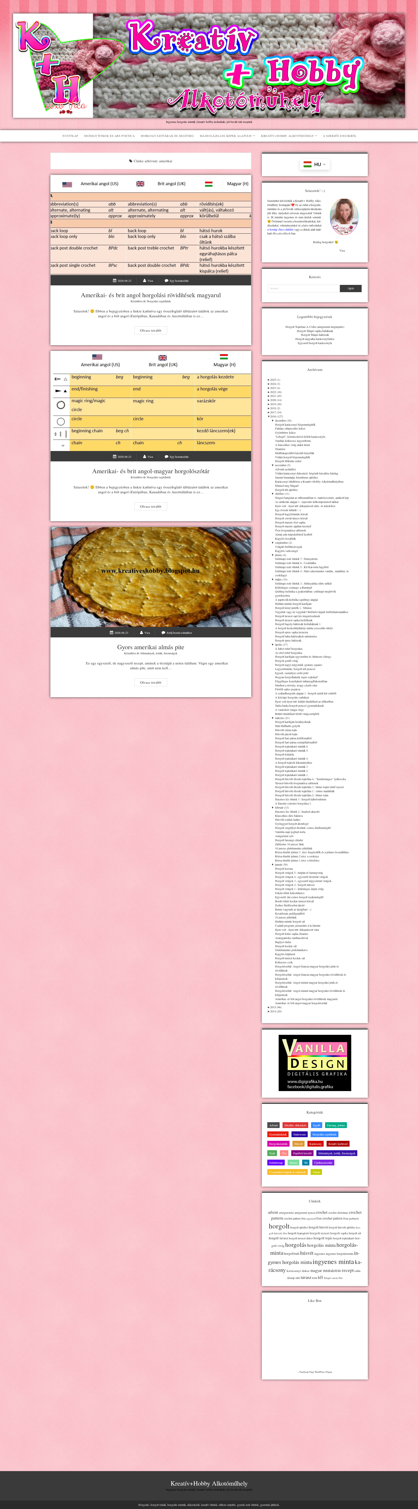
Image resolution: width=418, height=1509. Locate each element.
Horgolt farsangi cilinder (289, 840)
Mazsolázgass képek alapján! (226, 136)
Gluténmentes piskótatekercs (291, 950)
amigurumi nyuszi (305, 1212)
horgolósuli (291, 1253)
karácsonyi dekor (298, 1271)
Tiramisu (280, 449)
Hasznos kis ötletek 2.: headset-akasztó (297, 811)
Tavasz (293, 1162)
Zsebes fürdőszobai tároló (290, 905)
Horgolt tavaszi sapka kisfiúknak (294, 620)
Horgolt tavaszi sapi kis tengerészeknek (297, 616)
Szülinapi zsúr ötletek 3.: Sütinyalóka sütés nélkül (303, 583)
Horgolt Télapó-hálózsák (315, 335)
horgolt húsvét (318, 1227)
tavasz (306, 1277)
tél (320, 1277)
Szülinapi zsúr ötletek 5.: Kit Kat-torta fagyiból (301, 567)
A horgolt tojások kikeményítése (293, 762)
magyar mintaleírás (325, 1270)
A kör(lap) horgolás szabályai (292, 697)
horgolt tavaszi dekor (301, 1238)
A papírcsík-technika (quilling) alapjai (296, 599)
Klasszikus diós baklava (289, 816)
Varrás (316, 1172)
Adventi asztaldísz (285, 469)
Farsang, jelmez (336, 1125)
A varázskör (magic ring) (289, 710)
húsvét (307, 1252)
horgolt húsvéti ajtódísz (342, 1227)
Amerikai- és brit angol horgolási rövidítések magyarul (151, 225)
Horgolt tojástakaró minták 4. (291, 758)
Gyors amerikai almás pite (151, 577)
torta (314, 1278)
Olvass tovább (153, 331)
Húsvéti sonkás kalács (287, 819)
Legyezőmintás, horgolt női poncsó (295, 669)
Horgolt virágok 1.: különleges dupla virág (299, 889)
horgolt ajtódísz (299, 1227)
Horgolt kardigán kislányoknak (293, 722)
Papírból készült (302, 1153)
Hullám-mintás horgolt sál (290, 921)
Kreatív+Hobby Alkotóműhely (287, 136)
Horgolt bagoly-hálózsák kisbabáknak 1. (298, 624)
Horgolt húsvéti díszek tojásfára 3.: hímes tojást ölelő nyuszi (309, 787)
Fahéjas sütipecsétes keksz (290, 428)
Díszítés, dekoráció (295, 1125)
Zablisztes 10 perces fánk (289, 844)
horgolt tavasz (278, 1238)
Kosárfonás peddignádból (290, 913)
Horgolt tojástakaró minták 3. (291, 767)
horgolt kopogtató (298, 1233)
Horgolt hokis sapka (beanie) (291, 934)
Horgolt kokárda (284, 754)
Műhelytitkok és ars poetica (109, 136)
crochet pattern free (295, 1218)
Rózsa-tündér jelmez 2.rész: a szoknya (297, 856)
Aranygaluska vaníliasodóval (291, 938)
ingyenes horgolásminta (339, 1253)
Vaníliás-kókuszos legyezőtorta (293, 441)
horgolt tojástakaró (343, 1238)
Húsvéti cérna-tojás (286, 730)
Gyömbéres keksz (285, 432)
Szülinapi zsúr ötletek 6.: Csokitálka (295, 563)
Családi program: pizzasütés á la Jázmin (297, 925)
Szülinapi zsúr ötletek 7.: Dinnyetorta (296, 559)
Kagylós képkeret (285, 954)
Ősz (284, 1153)
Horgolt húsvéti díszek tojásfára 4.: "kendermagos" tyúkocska (310, 779)
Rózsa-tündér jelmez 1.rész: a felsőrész (297, 860)
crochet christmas (338, 1212)
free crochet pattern (329, 1218)
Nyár (272, 1153)
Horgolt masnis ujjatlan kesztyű (293, 526)
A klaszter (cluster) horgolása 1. (293, 803)
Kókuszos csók (284, 962)
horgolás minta (321, 1245)
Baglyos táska (283, 942)
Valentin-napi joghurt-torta (290, 832)
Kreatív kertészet (338, 1144)
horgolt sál (355, 1233)
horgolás (295, 1244)
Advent (273, 1125)
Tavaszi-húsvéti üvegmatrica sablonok (296, 783)
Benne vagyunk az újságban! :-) (293, 909)
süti (297, 1278)
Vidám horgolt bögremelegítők (292, 457)
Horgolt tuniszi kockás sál (290, 958)
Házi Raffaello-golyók (287, 726)
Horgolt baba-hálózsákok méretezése (296, 636)
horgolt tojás (323, 1237)
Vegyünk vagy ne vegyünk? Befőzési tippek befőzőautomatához (311, 612)
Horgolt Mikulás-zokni (288, 461)
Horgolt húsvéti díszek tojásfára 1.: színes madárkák (305, 791)
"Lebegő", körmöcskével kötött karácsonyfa (300, 436)
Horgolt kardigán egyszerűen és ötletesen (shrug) (303, 656)
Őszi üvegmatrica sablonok (290, 530)
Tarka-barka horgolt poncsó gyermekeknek (299, 705)
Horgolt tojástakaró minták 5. (291, 750)
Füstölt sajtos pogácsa (287, 689)
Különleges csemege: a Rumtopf (293, 587)
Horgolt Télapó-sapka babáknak (315, 331)
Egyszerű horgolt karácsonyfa (315, 343)
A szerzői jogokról (340, 136)
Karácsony (315, 1144)
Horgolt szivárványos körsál (291, 518)
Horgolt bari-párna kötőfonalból (293, 738)
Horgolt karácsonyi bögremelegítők (295, 424)
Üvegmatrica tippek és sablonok (287, 1172)
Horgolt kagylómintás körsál (291, 514)
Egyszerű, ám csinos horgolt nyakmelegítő (299, 897)
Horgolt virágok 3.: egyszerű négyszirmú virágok (303, 881)
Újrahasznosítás (323, 1162)
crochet (322, 1212)
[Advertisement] (315, 1418)
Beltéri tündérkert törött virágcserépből (297, 714)
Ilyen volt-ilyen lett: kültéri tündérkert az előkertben (304, 701)
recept (348, 1270)
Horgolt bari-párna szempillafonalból (296, 742)
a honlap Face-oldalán (280, 229)
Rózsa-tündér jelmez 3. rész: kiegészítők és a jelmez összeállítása (312, 852)
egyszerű (311, 1218)
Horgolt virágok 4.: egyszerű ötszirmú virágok (301, 877)
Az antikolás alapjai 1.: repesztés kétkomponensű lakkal (306, 502)
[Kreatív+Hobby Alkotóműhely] (209, 115)
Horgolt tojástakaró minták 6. (291, 746)
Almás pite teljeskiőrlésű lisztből (293, 534)
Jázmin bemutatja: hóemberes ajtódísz (296, 477)
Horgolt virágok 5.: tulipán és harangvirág (299, 872)
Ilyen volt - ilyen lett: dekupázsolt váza (297, 929)
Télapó (327, 1278)
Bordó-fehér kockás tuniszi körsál (294, 901)
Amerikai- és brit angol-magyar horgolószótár (151, 401)
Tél (305, 1162)
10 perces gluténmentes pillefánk (293, 848)
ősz (341, 1278)
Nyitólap (70, 136)
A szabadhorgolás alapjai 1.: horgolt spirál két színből (305, 693)
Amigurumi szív (284, 836)
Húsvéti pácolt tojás (286, 734)
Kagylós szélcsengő (286, 551)
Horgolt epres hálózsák (288, 640)
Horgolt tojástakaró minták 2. (291, 771)
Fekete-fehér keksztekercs (290, 893)
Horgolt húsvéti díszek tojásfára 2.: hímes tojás (301, 795)
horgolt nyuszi (319, 1233)
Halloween (299, 1134)
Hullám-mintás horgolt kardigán (293, 604)
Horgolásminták (278, 1144)
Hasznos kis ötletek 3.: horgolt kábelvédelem (300, 799)
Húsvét (298, 1144)
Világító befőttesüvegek (288, 547)
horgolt (279, 1225)
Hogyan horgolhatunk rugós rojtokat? (296, 677)
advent (273, 1212)
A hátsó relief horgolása (288, 648)
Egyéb (316, 1125)
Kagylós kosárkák (285, 538)
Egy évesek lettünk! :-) (288, 510)
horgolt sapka (339, 1233)
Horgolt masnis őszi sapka (290, 522)
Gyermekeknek (278, 1134)
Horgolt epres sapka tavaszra (291, 632)
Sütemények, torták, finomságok (158, 653)
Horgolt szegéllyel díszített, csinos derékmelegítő (303, 828)
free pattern (351, 1218)
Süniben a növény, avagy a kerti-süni (296, 685)
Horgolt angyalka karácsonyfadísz (314, 339)
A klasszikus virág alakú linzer (292, 445)
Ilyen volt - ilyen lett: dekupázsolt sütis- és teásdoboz (305, 506)
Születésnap (276, 1162)
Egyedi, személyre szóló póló (291, 673)
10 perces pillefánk (286, 917)
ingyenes (319, 1253)
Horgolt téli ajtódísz (286, 490)
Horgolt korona (284, 868)
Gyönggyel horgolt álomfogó (291, 823)
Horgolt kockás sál (286, 946)
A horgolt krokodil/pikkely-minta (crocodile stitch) (304, 628)
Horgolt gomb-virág (286, 661)
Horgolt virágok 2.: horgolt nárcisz (295, 885)
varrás (334, 1278)
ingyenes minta (333, 1261)
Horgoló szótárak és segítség (167, 136)
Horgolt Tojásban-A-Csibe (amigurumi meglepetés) (314, 327)
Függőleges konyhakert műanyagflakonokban (301, 681)
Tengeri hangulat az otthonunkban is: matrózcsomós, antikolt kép (312, 498)
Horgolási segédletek (159, 301)
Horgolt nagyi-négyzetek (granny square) (298, 665)
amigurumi (286, 1212)
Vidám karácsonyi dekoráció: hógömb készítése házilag (306, 473)
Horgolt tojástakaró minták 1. (291, 775)
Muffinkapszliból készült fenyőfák (294, 453)
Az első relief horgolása (288, 653)
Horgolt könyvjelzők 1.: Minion (293, 608)
